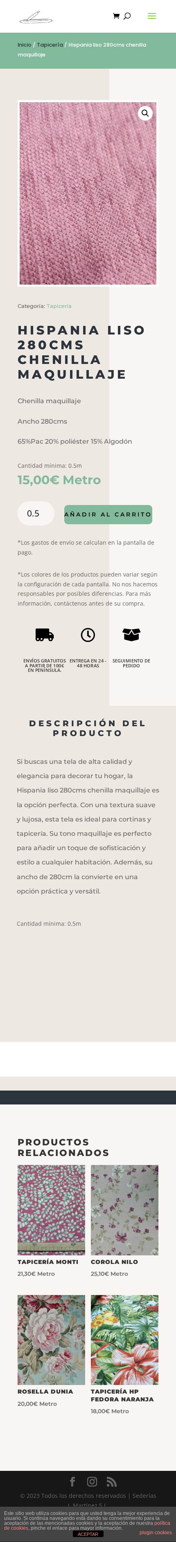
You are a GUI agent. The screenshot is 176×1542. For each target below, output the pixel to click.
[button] (145, 113)
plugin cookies (156, 1532)
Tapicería (50, 45)
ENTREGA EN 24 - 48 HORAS (88, 663)
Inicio (25, 45)
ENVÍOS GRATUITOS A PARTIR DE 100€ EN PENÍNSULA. (44, 665)
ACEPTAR (88, 1534)
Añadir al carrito (108, 514)
